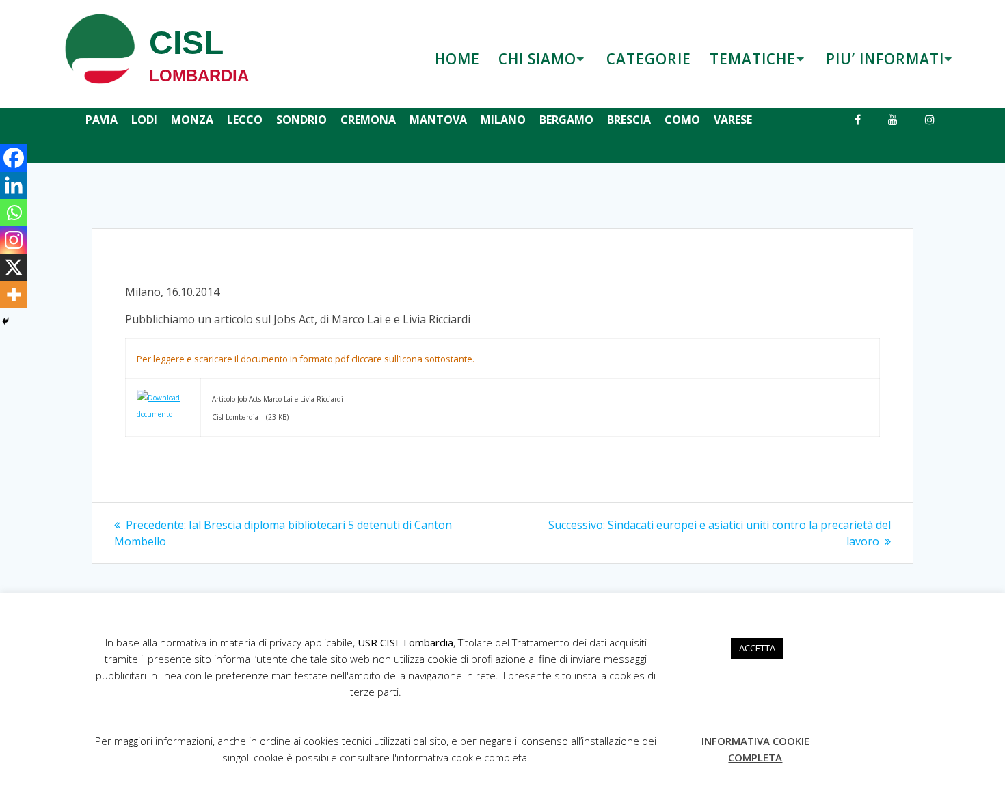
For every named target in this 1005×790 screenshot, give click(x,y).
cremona (368, 119)
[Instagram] (13, 240)
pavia (101, 119)
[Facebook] (13, 158)
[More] (13, 294)
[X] (13, 267)
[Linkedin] (13, 185)
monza (192, 119)
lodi (144, 119)
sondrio (301, 119)
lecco (245, 119)
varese (733, 119)
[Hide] (5, 321)
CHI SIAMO (537, 58)
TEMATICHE (753, 58)
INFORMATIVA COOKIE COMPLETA (755, 749)
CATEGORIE (648, 58)
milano (503, 119)
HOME (457, 58)
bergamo (566, 119)
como (682, 119)
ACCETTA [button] (757, 648)
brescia (629, 119)
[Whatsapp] (13, 212)
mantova (438, 119)
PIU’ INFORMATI (885, 58)
